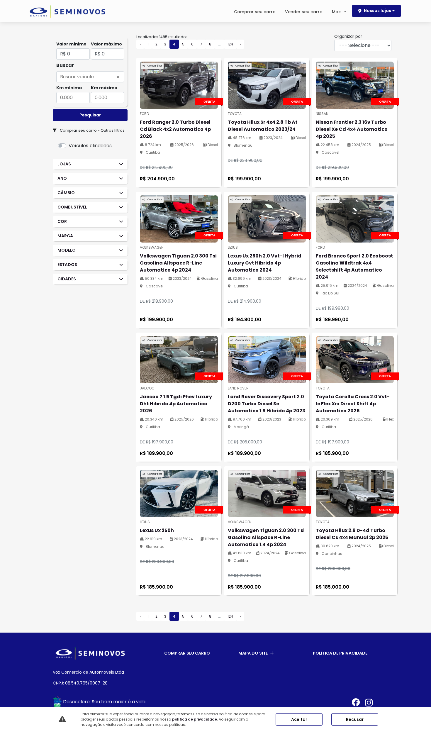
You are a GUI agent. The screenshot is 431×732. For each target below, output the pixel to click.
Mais (337, 12)
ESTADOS (67, 264)
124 (230, 44)
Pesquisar (90, 115)
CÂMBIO (66, 193)
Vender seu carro (304, 12)
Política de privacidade (340, 653)
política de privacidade (194, 719)
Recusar (355, 719)
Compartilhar (154, 65)
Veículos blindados (90, 145)
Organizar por (348, 36)
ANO (62, 178)
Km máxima (104, 88)
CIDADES (66, 279)
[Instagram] (371, 702)
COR (62, 221)
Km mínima (69, 88)
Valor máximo (106, 44)
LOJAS (64, 164)
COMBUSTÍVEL (72, 207)
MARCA (65, 236)
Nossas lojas (377, 10)
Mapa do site (253, 653)
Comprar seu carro (255, 12)
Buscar (65, 65)
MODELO (66, 250)
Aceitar (299, 719)
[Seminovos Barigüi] (67, 11)
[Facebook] (358, 702)
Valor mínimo (71, 44)
